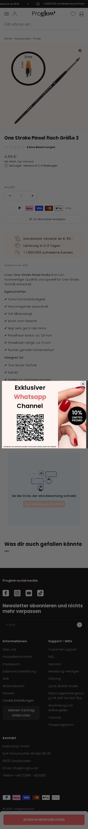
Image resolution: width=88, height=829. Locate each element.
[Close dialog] (83, 383)
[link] (30, 427)
